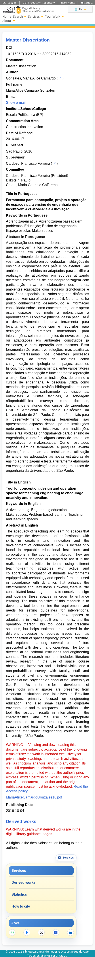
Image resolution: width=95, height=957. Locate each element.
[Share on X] (41, 932)
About (6, 21)
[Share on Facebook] (26, 932)
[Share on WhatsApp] (12, 932)
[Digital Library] (18, 10)
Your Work (52, 17)
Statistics (19, 894)
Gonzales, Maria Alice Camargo (31, 78)
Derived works (23, 882)
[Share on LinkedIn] (70, 932)
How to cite (20, 906)
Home (6, 17)
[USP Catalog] (60, 77)
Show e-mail (16, 102)
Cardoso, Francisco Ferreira (28, 163)
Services (34, 17)
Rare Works (68, 2)
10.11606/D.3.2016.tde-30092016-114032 (38, 54)
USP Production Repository (39, 2)
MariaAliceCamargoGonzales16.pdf (34, 797)
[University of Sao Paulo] (8, 10)
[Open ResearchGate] (56, 932)
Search (18, 17)
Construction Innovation (24, 127)
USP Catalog (9, 3)
